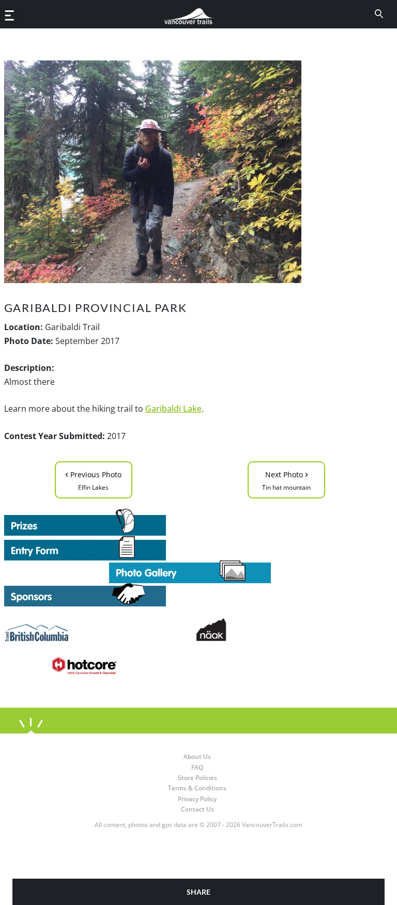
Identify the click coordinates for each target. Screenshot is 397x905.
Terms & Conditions (197, 788)
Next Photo (286, 479)
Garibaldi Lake (173, 408)
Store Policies (197, 777)
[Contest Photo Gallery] (190, 570)
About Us (197, 756)
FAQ (197, 767)
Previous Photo (93, 479)
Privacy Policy (197, 798)
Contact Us (197, 809)
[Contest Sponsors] (190, 594)
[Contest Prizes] (190, 522)
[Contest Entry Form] (190, 548)
